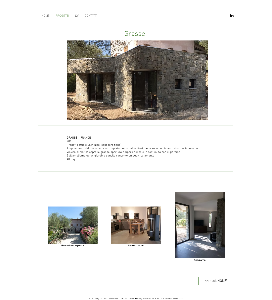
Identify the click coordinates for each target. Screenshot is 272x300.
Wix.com (178, 298)
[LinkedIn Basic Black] (232, 15)
